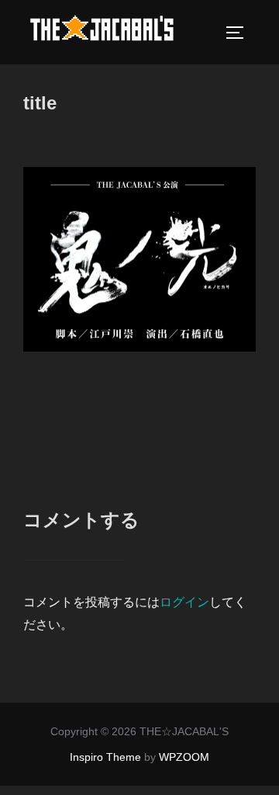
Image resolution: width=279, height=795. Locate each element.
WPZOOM (184, 757)
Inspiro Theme (105, 757)
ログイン (184, 602)
